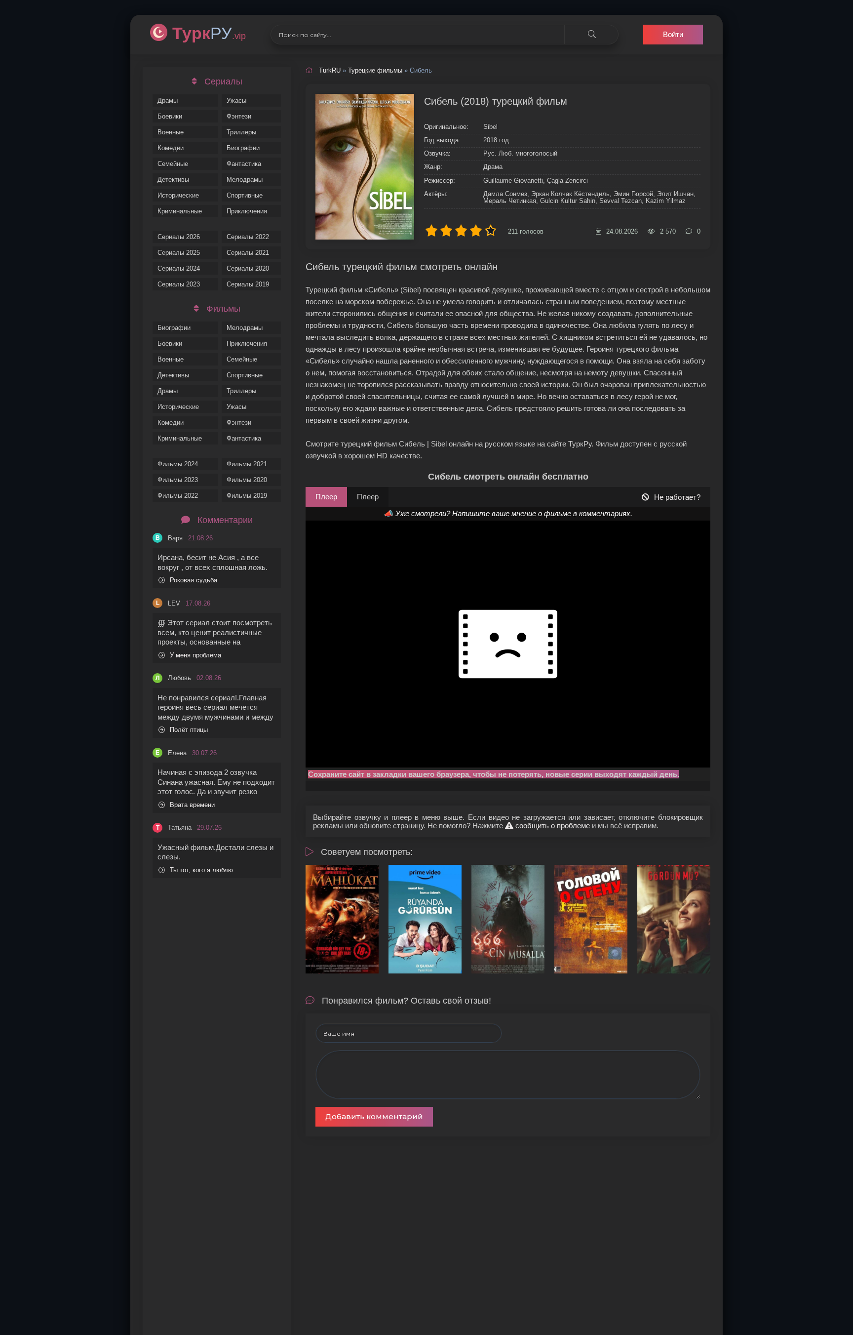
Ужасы (236, 100)
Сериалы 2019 (248, 284)
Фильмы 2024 (177, 464)
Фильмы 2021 (247, 464)
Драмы (167, 100)
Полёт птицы (189, 730)
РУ (209, 33)
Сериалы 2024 (178, 268)
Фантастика (244, 163)
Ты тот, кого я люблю (201, 870)
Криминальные (179, 211)
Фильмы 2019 (247, 495)
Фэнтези (239, 116)
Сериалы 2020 (248, 268)
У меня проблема (195, 655)
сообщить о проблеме (551, 825)
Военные (170, 132)
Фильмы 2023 (177, 480)
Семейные (172, 163)
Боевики (169, 116)
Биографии (243, 148)
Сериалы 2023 (178, 284)
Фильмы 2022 (177, 495)
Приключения (247, 211)
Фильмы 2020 (247, 480)
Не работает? (677, 497)
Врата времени (192, 805)
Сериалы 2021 (248, 252)
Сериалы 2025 (178, 252)
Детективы (173, 179)
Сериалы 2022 (248, 237)
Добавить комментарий (374, 1116)
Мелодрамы (245, 179)
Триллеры (241, 132)
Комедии (170, 148)
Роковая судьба (193, 580)
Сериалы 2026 (178, 237)
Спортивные (245, 195)
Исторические (178, 195)
